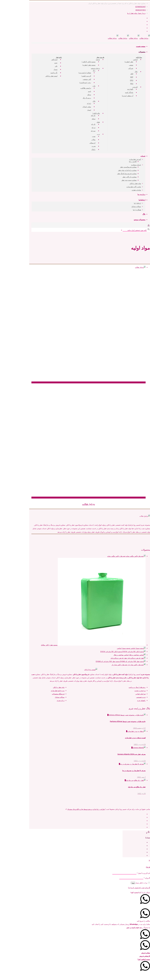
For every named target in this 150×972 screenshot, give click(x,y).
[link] (121, 230)
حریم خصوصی (141, 697)
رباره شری (60, 700)
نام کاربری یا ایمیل (143, 873)
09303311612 (141, 10)
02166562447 (140, 7)
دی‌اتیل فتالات (88, 504)
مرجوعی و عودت (140, 690)
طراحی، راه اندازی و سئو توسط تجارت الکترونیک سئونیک (86, 809)
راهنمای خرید (141, 700)
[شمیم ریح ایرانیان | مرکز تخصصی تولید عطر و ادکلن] (129, 38)
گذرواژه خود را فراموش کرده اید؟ (139, 888)
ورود (133, 883)
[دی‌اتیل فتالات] (88, 267)
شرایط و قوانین (140, 694)
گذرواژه (147, 878)
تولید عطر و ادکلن (58, 687)
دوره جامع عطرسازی (57, 690)
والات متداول (59, 697)
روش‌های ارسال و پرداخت (137, 687)
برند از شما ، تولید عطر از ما (136, 13)
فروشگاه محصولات (58, 694)
